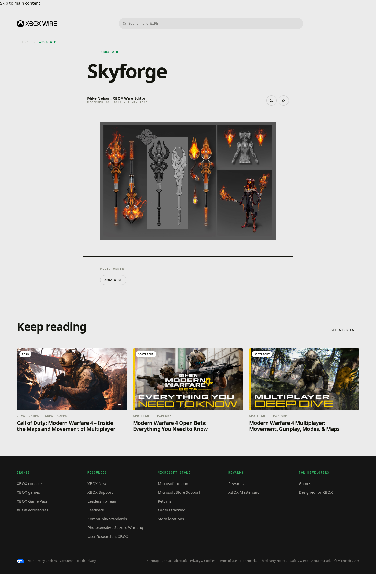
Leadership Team (102, 501)
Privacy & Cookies (202, 561)
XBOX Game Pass (32, 501)
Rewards (236, 483)
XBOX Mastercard (244, 492)
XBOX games (28, 492)
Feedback (95, 509)
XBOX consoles (30, 483)
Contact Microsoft (174, 561)
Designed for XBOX (316, 492)
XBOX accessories (32, 509)
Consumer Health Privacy (78, 561)
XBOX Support (100, 492)
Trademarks (248, 561)
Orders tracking (171, 509)
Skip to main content (20, 3)
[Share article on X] (271, 100)
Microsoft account (174, 483)
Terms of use (227, 561)
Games (305, 483)
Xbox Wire (113, 280)
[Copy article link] (284, 100)
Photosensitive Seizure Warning (115, 527)
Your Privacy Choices (42, 561)
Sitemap (153, 561)
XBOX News (97, 483)
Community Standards (107, 518)
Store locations (171, 518)
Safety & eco (299, 561)
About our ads (321, 561)
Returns (164, 501)
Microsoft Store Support (179, 492)
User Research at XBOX (107, 536)
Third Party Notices (273, 561)
